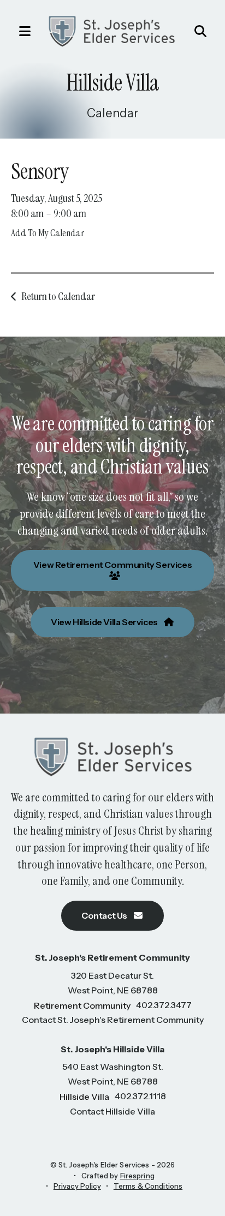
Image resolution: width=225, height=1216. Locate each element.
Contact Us (105, 915)
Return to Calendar (58, 296)
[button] (19, 31)
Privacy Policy (77, 1186)
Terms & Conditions (148, 1186)
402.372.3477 (164, 1004)
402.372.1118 (140, 1096)
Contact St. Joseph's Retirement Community (113, 1019)
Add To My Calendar (47, 233)
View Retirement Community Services (112, 564)
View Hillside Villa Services (105, 621)
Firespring (137, 1175)
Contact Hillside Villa (112, 1111)
